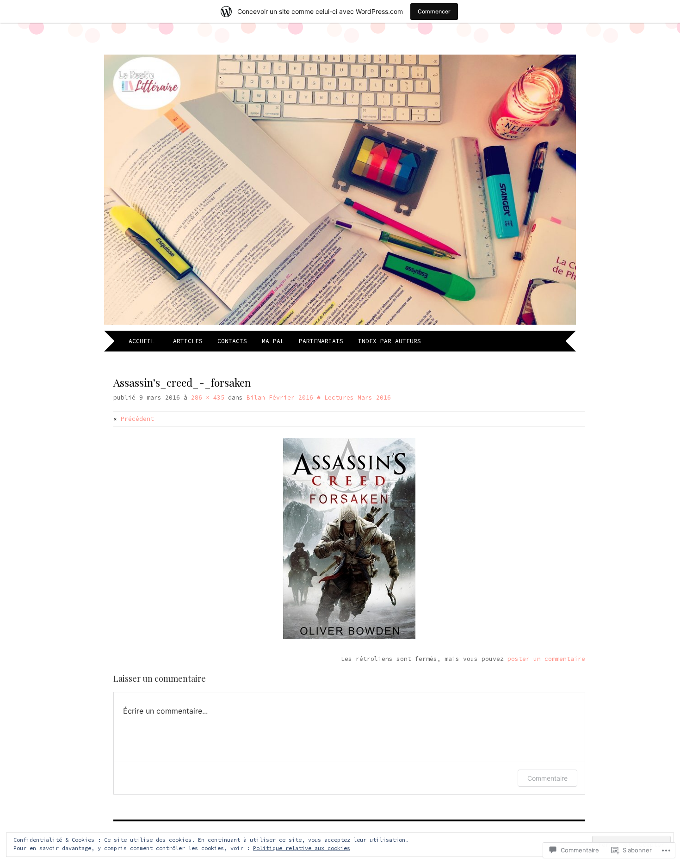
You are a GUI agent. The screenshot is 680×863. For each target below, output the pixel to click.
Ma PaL (273, 341)
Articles (188, 341)
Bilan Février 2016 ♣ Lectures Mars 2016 (319, 397)
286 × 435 (207, 397)
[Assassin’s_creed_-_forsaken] (349, 637)
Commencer (434, 11)
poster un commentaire (546, 659)
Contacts (232, 341)
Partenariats (321, 341)
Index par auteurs (389, 341)
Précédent (133, 419)
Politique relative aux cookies (301, 848)
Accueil (143, 341)
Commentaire (547, 778)
